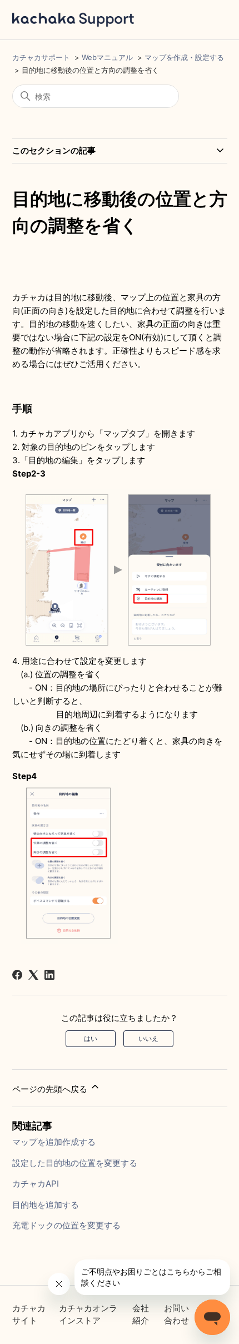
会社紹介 (140, 1314)
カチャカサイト (29, 1314)
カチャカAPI (35, 1183)
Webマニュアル (107, 57)
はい (90, 1038)
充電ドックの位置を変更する (66, 1225)
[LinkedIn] (49, 975)
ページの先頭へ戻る (50, 1089)
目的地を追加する (45, 1204)
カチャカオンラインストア (88, 1314)
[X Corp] (33, 975)
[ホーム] (73, 19)
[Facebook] (17, 975)
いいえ (148, 1038)
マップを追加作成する (54, 1142)
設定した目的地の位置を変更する (74, 1163)
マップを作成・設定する (184, 57)
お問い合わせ (176, 1314)
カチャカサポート (41, 57)
